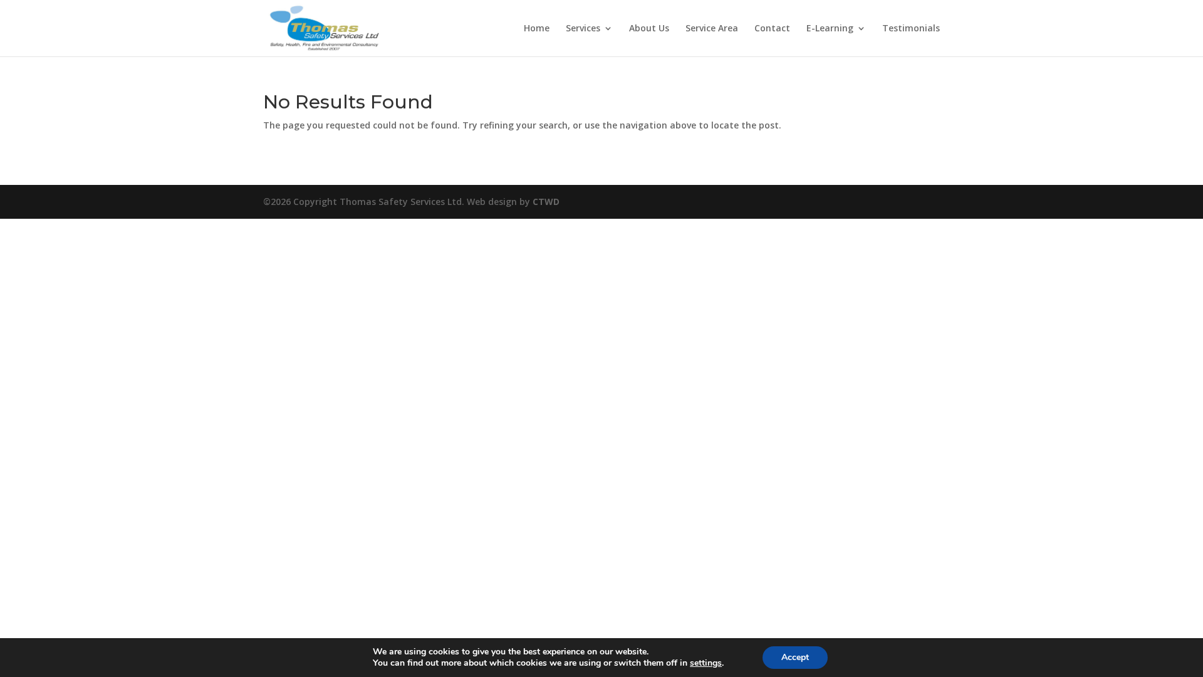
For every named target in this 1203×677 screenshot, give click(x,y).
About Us (649, 29)
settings (706, 663)
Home (536, 29)
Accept (795, 657)
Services (583, 29)
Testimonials (911, 29)
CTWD (546, 201)
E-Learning (829, 29)
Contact (772, 29)
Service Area (711, 29)
